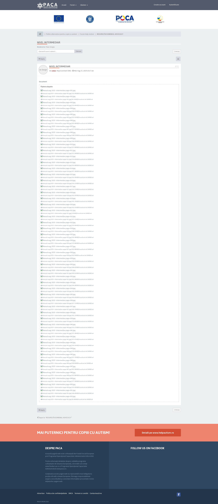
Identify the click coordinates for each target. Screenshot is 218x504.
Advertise (41, 493)
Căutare (83, 5)
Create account (159, 5)
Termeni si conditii (81, 493)
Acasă (64, 5)
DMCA (71, 493)
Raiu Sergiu (50, 47)
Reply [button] (42, 59)
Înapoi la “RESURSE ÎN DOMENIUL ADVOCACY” (55, 417)
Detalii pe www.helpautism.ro (158, 432)
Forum (72, 5)
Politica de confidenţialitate (56, 493)
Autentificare (174, 5)
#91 (177, 66)
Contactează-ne (96, 493)
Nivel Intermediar (48, 42)
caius (54, 71)
